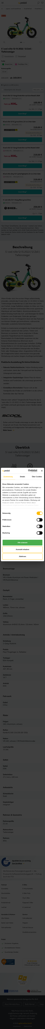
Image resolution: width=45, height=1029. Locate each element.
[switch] (40, 519)
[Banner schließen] (42, 470)
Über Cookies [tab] (37, 477)
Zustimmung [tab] (8, 477)
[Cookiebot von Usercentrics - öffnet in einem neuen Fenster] (28, 470)
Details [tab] (22, 477)
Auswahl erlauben (22, 549)
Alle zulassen (22, 542)
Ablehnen (22, 556)
